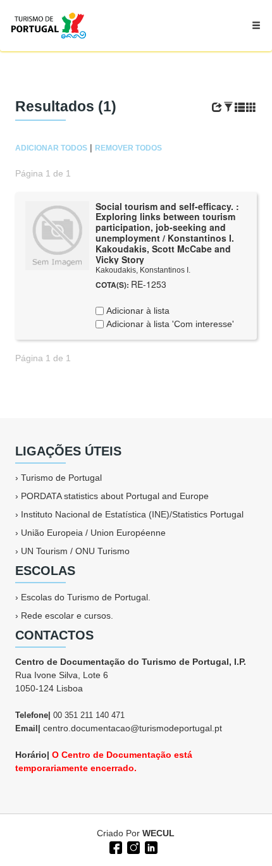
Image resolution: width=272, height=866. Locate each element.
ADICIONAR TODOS (51, 148)
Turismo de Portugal (61, 478)
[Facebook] (114, 846)
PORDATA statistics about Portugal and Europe (115, 496)
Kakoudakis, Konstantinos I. (143, 270)
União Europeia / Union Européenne (93, 533)
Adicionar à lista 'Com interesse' (169, 324)
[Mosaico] (251, 107)
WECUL (158, 833)
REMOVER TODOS (128, 148)
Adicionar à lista (137, 311)
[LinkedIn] (150, 846)
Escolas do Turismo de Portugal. (86, 597)
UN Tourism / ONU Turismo (75, 551)
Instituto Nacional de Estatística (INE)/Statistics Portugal (132, 514)
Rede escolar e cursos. (67, 615)
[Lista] (239, 107)
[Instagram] (132, 846)
